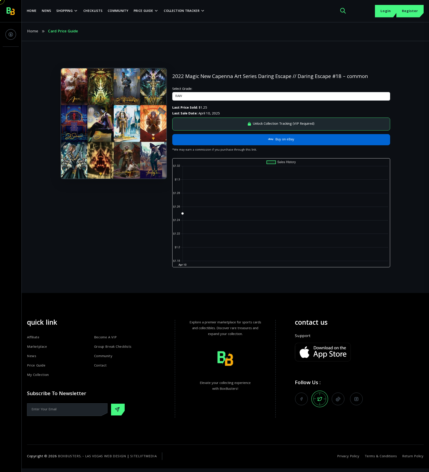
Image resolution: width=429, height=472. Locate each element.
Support (302, 336)
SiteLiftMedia (143, 456)
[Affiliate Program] (10, 34)
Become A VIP (105, 337)
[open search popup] (343, 11)
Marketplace (37, 347)
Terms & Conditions (381, 456)
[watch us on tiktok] (338, 398)
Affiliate (33, 337)
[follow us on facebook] (301, 398)
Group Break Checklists (113, 347)
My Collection (38, 375)
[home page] (11, 11)
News (46, 11)
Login (386, 11)
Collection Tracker (181, 11)
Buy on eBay (284, 140)
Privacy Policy (348, 456)
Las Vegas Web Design (105, 456)
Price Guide (143, 11)
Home (31, 11)
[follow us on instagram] (356, 398)
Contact (100, 366)
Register (410, 11)
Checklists (92, 11)
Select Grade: (182, 89)
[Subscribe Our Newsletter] (118, 409)
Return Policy (413, 456)
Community (118, 11)
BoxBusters (69, 456)
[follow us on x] (319, 398)
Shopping (64, 11)
